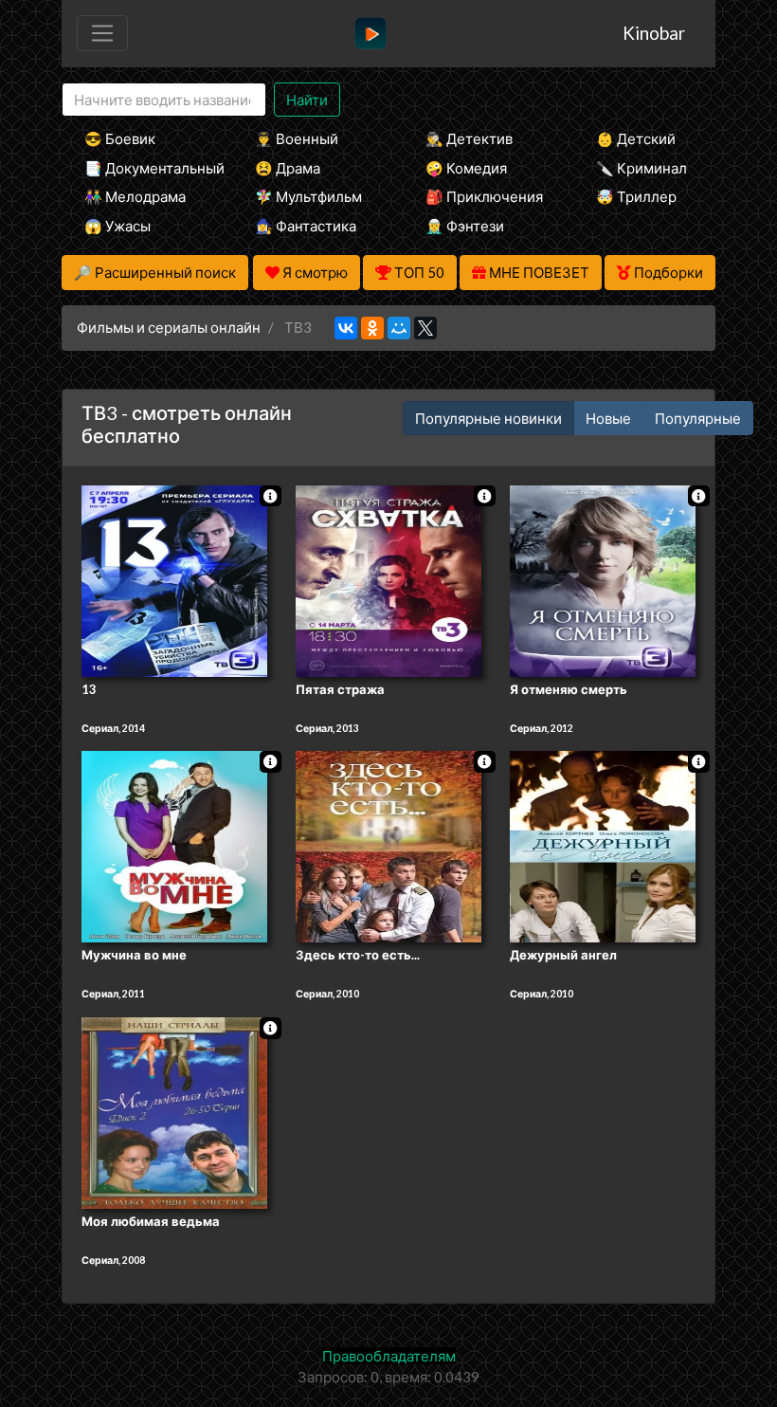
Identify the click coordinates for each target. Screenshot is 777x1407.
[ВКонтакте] (345, 328)
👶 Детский (636, 138)
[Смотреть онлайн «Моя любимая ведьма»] (174, 1111)
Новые (608, 418)
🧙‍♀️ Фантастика (305, 225)
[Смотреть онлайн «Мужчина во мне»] (174, 845)
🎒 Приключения (484, 196)
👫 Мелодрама (135, 196)
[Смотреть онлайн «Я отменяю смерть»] (603, 579)
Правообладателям (389, 1355)
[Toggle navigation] (102, 33)
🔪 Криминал (641, 167)
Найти (307, 99)
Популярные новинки (488, 418)
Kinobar (654, 33)
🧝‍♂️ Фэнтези (464, 225)
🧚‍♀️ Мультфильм (308, 196)
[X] (425, 328)
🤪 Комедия (466, 167)
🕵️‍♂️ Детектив (469, 138)
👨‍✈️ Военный (296, 138)
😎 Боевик (119, 138)
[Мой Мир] (399, 328)
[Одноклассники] (372, 328)
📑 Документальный (144, 167)
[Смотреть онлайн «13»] (174, 579)
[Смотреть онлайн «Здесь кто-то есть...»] (388, 845)
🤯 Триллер (636, 196)
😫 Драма (287, 167)
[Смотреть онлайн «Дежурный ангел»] (603, 845)
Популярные (698, 418)
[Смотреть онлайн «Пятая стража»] (388, 579)
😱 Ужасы (117, 225)
